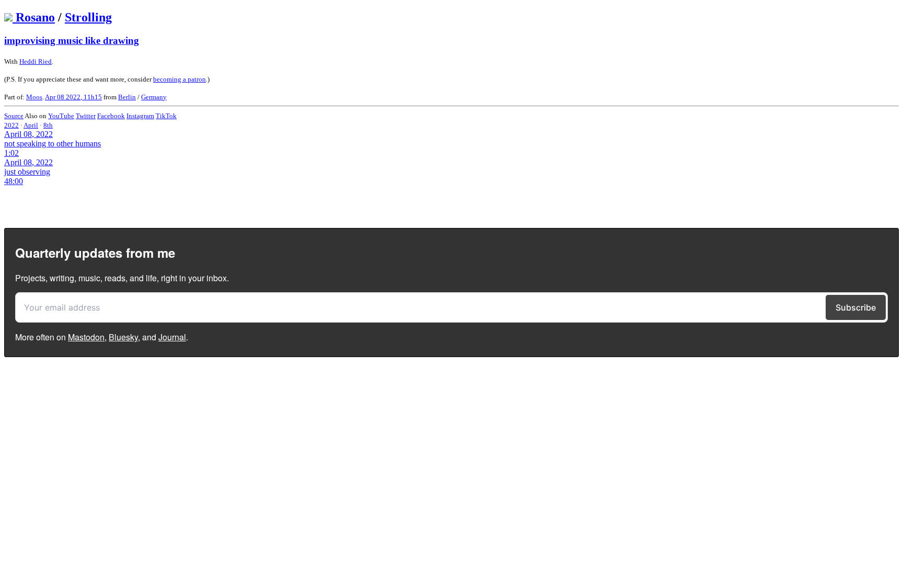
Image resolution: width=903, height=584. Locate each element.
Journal (172, 337)
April (31, 125)
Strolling (88, 17)
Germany (154, 97)
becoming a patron (179, 79)
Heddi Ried (35, 61)
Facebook (111, 116)
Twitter (86, 116)
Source (14, 116)
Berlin (127, 97)
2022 (11, 125)
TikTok (166, 116)
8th (48, 125)
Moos (34, 97)
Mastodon (86, 337)
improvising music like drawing (71, 40)
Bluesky (123, 337)
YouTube (61, 116)
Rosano (35, 17)
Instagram (140, 116)
